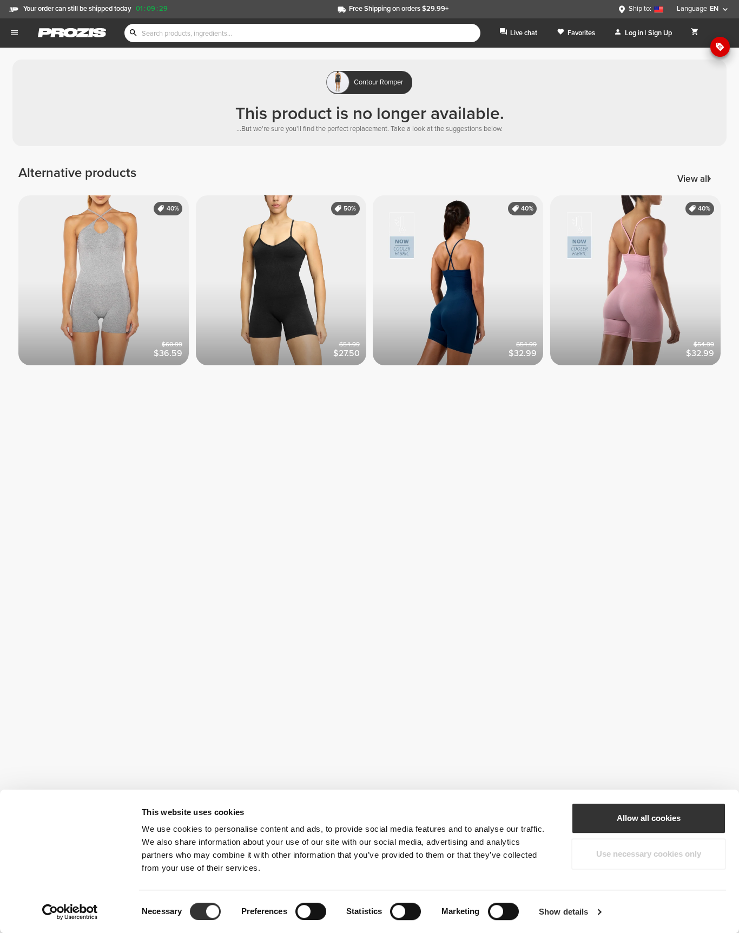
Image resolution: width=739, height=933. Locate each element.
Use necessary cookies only (648, 853)
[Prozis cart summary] (695, 32)
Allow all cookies (649, 818)
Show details (563, 911)
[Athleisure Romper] (461, 284)
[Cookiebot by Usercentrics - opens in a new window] (70, 912)
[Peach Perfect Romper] (107, 284)
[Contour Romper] (284, 284)
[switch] (310, 911)
